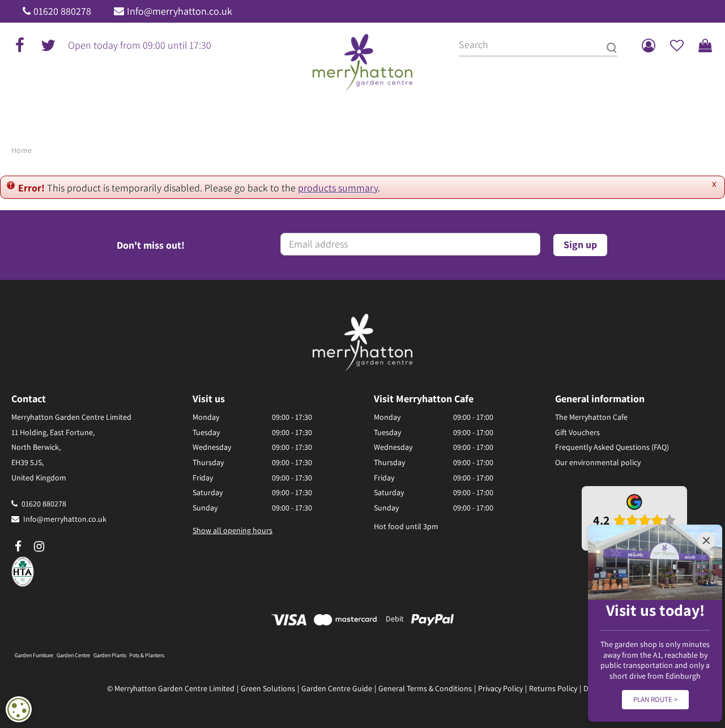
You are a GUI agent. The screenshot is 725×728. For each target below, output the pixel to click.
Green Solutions (268, 688)
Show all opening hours (232, 530)
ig (39, 547)
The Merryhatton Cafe (591, 417)
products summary (338, 187)
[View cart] (705, 45)
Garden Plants (109, 655)
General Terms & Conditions (425, 688)
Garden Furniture (34, 655)
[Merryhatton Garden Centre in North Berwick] (363, 62)
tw (48, 45)
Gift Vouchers (577, 432)
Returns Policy (553, 688)
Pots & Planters (146, 655)
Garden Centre (73, 655)
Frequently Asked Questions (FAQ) (612, 447)
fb (19, 45)
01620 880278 (62, 11)
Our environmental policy (598, 462)
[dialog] (19, 709)
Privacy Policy (500, 688)
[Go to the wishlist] (677, 45)
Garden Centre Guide (336, 688)
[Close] (706, 540)
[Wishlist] (676, 45)
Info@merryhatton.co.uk (179, 11)
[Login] (648, 45)
